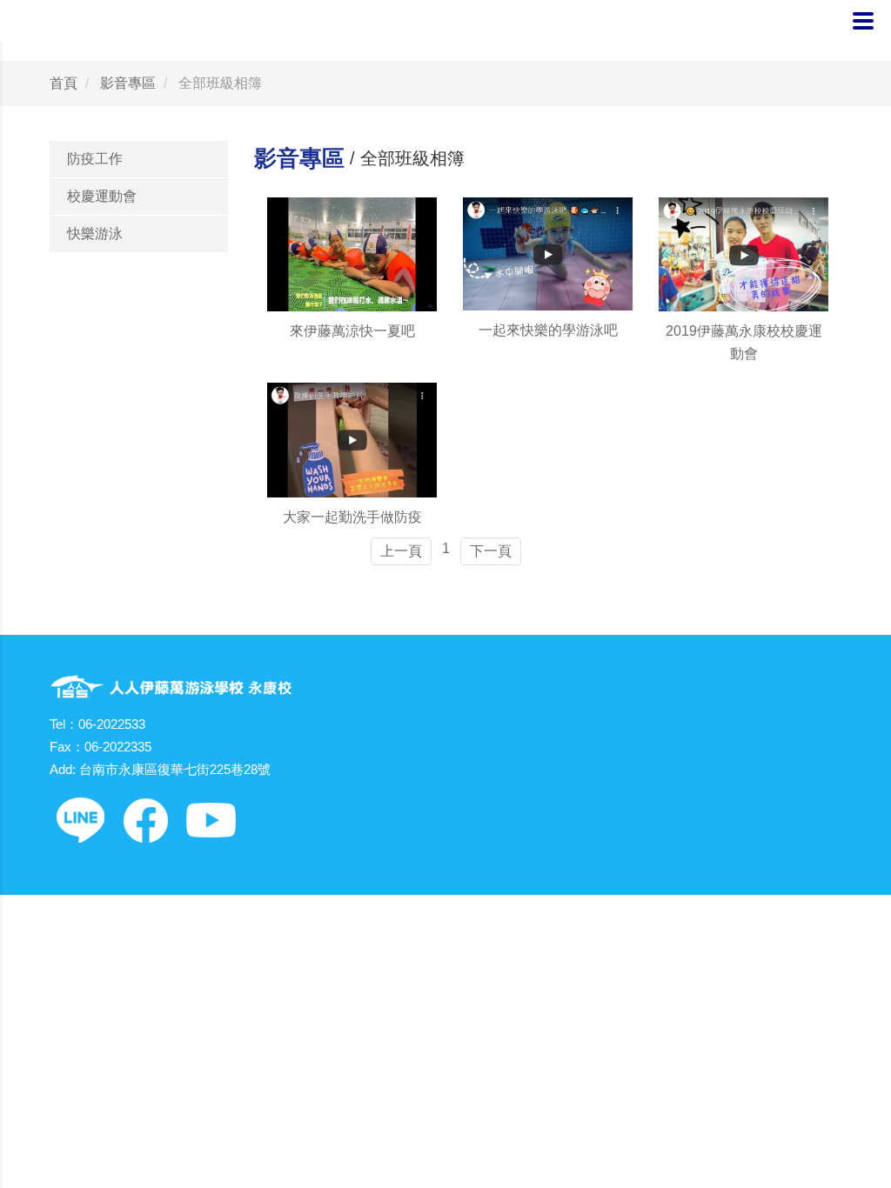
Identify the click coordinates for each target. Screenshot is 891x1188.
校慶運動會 (102, 196)
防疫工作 (95, 158)
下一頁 (491, 551)
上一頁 (401, 551)
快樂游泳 (95, 233)
